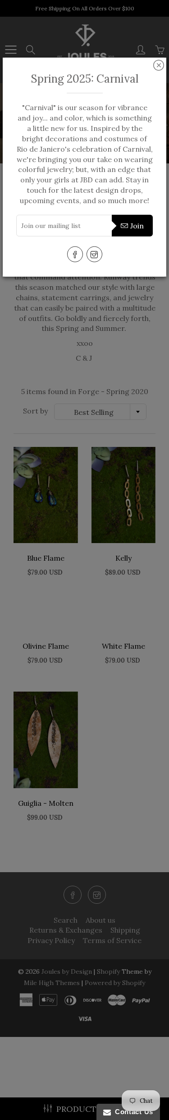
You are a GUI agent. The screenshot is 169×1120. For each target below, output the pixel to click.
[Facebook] (75, 254)
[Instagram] (94, 254)
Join (137, 225)
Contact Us (132, 1111)
